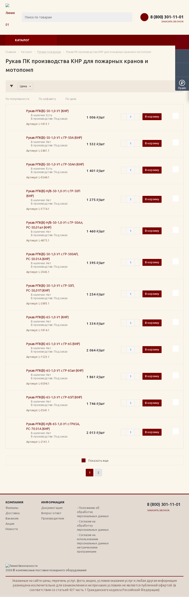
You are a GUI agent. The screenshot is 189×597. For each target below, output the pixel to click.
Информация (52, 502)
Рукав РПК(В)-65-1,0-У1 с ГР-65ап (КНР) (54, 370)
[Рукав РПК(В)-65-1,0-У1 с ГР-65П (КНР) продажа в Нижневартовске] (16, 404)
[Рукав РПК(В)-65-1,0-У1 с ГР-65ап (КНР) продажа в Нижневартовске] (16, 377)
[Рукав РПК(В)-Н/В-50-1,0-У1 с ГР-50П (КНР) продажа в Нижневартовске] (16, 200)
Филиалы (12, 507)
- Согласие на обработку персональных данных (93, 525)
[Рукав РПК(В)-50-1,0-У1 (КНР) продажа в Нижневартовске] (16, 117)
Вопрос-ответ (51, 513)
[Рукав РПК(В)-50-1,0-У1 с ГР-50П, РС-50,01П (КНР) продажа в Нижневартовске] (16, 294)
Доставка (13, 513)
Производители (52, 518)
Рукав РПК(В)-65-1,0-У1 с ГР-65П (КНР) (54, 397)
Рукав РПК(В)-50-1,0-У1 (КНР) (47, 111)
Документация (51, 507)
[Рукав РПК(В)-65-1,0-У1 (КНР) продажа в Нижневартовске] (16, 324)
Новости (12, 528)
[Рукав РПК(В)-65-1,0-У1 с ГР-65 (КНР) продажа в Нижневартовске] (16, 350)
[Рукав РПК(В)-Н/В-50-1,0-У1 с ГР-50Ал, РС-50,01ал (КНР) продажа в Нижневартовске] (16, 231)
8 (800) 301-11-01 (166, 17)
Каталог (22, 40)
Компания (14, 502)
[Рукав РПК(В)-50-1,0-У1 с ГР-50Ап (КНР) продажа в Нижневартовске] (16, 171)
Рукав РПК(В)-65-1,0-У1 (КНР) (47, 317)
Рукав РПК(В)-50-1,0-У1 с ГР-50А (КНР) (54, 137)
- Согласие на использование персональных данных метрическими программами (93, 543)
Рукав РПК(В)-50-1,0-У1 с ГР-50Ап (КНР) (55, 164)
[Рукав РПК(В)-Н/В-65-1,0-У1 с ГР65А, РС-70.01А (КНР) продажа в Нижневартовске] (16, 433)
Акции (10, 523)
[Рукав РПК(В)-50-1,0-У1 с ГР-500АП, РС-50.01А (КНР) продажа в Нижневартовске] (16, 263)
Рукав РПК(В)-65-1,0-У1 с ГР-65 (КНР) (53, 344)
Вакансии (12, 518)
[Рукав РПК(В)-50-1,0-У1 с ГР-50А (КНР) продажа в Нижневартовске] (16, 144)
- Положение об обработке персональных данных (93, 512)
